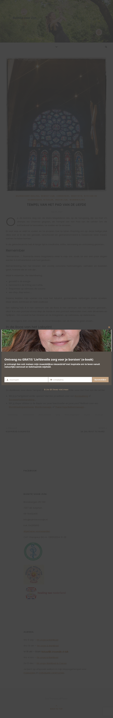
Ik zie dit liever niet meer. (56, 389)
